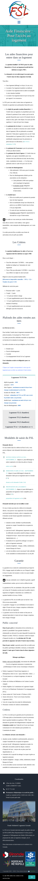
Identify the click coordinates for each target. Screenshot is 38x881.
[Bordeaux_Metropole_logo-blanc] (13, 858)
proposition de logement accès (14, 498)
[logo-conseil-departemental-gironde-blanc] (13, 852)
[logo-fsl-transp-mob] (19, 1)
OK (32, 877)
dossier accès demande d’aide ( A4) (16, 482)
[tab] (19, 377)
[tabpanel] (19, 395)
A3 (7, 478)
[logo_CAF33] (30, 852)
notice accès (9, 466)
